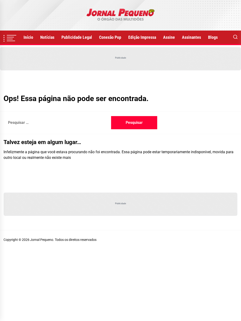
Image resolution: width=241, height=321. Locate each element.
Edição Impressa (142, 37)
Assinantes (191, 37)
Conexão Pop (110, 37)
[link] (120, 15)
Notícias (47, 37)
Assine (169, 37)
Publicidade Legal (76, 37)
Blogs (213, 37)
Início (28, 37)
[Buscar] (235, 37)
